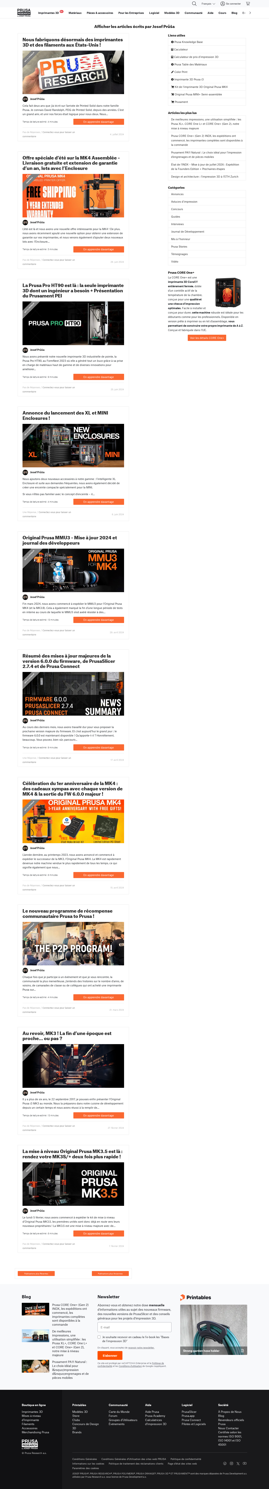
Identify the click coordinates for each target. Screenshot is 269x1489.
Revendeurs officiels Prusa (231, 1422)
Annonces (29, 180)
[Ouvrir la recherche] (194, 4)
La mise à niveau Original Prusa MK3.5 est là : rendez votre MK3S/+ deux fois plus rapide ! (73, 1153)
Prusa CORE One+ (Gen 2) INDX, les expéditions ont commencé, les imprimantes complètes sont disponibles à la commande (207, 140)
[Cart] (248, 4)
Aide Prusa (152, 1411)
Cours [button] (222, 12)
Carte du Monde (119, 1411)
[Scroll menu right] (250, 12)
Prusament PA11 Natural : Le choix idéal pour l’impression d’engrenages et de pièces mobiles (206, 155)
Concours (177, 209)
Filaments (28, 1424)
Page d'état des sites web (182, 1463)
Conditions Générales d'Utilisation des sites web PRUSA (133, 1458)
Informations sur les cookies (88, 1463)
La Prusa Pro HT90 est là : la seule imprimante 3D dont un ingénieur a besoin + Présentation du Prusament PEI (73, 290)
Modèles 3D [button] (172, 12)
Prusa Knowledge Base (188, 41)
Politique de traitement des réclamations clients (136, 1463)
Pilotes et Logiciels (194, 1424)
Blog (221, 1415)
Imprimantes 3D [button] (50, 12)
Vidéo (174, 261)
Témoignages (179, 254)
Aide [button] (210, 12)
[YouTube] (244, 1463)
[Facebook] (224, 1463)
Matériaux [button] (75, 12)
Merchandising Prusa (35, 1432)
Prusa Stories (179, 246)
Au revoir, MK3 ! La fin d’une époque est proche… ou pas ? (67, 1035)
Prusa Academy (155, 1415)
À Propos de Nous (230, 1411)
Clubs (76, 1420)
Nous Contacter (228, 1428)
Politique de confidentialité (186, 1458)
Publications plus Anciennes (110, 1274)
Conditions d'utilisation (130, 1366)
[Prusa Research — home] (24, 13)
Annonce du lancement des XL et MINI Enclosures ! (65, 414)
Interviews (177, 224)
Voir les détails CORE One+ (207, 337)
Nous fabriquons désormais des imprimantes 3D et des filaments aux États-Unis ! (73, 41)
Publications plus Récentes (36, 1274)
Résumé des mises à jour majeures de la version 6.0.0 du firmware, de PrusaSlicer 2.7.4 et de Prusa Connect (69, 660)
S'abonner (110, 1355)
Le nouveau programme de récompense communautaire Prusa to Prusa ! (68, 912)
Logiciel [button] (154, 12)
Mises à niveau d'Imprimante (31, 1418)
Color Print (180, 71)
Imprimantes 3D (32, 1411)
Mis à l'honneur (29, 57)
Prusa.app (188, 1415)
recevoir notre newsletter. (141, 1347)
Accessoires (30, 1428)
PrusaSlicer (189, 1411)
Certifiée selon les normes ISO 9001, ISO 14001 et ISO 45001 (230, 1438)
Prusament (181, 101)
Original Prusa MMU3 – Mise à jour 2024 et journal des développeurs (70, 539)
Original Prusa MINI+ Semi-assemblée (198, 94)
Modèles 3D (80, 1411)
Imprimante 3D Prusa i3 (189, 79)
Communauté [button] (193, 12)
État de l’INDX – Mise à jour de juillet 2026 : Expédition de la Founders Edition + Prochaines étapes (205, 167)
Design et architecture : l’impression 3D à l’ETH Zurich (204, 176)
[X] (238, 1463)
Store (75, 1415)
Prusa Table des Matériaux (190, 64)
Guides (175, 216)
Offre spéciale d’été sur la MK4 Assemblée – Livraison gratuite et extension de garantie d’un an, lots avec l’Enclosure (71, 162)
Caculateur (180, 49)
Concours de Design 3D (85, 1426)
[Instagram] (231, 1463)
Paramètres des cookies (85, 1468)
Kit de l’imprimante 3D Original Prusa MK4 (201, 86)
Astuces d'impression (184, 201)
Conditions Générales (84, 1458)
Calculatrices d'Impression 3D (156, 1422)
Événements (117, 1424)
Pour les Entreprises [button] (131, 12)
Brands (77, 1432)
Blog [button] (234, 12)
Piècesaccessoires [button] (100, 12)
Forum (113, 1415)
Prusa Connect (191, 1420)
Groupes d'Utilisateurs (123, 1420)
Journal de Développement (187, 231)
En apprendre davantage (98, 121)
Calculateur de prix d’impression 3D (195, 56)
